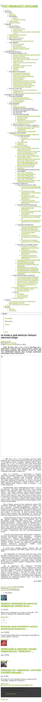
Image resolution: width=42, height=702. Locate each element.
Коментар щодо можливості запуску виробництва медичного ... (19, 627)
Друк (6, 332)
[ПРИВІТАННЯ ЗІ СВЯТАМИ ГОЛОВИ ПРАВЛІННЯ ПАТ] (4, 645)
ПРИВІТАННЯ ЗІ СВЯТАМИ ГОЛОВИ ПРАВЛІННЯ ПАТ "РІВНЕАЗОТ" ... (18, 650)
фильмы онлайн (6, 590)
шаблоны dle (10, 344)
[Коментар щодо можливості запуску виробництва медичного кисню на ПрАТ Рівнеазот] (4, 623)
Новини (7, 324)
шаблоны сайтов (6, 341)
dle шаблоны (12, 343)
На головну (8, 318)
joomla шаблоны (14, 588)
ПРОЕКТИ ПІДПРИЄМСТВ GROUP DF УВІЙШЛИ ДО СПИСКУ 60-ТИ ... (19, 604)
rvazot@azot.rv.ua (10, 693)
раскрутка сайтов (6, 587)
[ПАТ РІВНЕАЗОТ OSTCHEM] (19, 6)
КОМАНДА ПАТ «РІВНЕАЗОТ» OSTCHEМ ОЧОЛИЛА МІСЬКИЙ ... (21, 671)
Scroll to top (4, 699)
